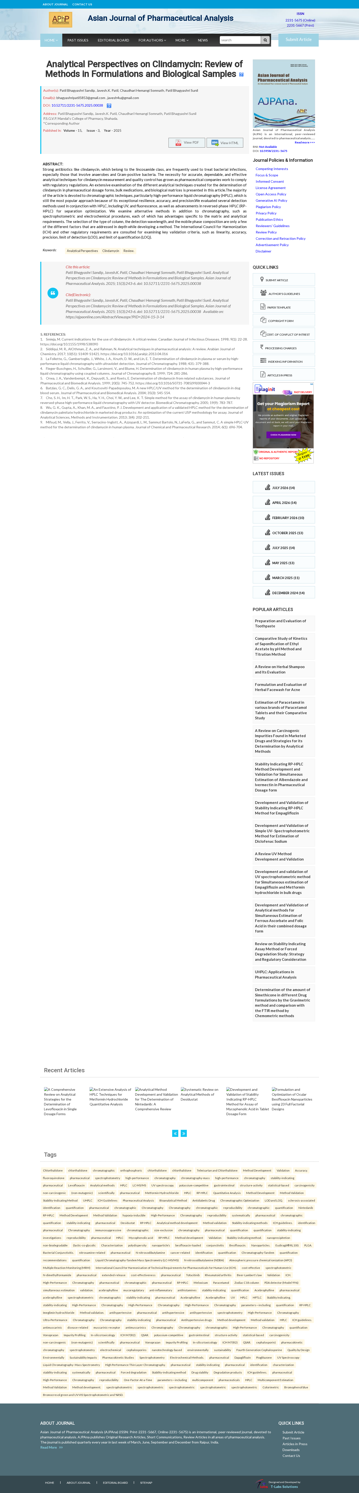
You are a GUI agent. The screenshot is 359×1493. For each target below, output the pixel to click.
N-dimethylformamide (57, 1275)
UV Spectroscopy (288, 1357)
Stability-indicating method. (244, 1237)
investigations (52, 1237)
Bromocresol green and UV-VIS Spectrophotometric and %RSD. (83, 1394)
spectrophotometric (278, 1267)
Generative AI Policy (271, 200)
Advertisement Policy (272, 245)
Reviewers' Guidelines (273, 226)
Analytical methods (102, 1185)
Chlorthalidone (53, 1170)
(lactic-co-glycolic (84, 1245)
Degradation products (228, 1372)
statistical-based (278, 1185)
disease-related (77, 1327)
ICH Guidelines (107, 1200)
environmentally (198, 1350)
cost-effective (251, 1267)
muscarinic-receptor (107, 1327)
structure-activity (251, 1185)
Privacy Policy (266, 213)
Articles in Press (278, 375)
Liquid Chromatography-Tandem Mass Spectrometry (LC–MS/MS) (137, 1260)
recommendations (55, 1260)
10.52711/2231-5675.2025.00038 (77, 105)
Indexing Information (284, 361)
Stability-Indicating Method (60, 1200)
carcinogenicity (305, 1185)
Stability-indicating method (169, 1372)
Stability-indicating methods (250, 1222)
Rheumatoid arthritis (218, 1275)
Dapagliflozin (242, 1357)
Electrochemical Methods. (187, 1357)
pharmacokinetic (292, 1342)
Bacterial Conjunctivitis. (58, 1252)
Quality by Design (298, 1350)
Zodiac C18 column (246, 1282)
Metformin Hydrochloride (162, 1192)
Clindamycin (110, 251)
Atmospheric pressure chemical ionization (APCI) (260, 1260)
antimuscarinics (136, 1327)
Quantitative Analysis (227, 1192)
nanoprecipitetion (278, 1237)
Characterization (112, 1245)
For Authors (151, 40)
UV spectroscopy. (162, 1185)
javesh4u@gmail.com (123, 98)
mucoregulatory (133, 1290)
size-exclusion (163, 1230)
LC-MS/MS (139, 1185)
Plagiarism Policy (268, 207)
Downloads (291, 1450)
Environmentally (53, 1357)
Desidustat (128, 1222)
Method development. (86, 1387)
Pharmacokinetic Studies (118, 1357)
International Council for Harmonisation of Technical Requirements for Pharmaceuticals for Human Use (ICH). (166, 1267)
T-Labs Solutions (284, 1486)
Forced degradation (134, 1372)
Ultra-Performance (55, 1320)
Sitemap (146, 1482)
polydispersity (137, 1245)
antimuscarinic (52, 1327)
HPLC (123, 1185)
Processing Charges (279, 348)
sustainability (222, 1350)
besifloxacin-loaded (188, 1245)
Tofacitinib (193, 1275)
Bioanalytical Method (173, 1200)
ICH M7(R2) (128, 1335)
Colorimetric (271, 1387)
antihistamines (187, 1290)
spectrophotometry (107, 1178)
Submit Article (299, 39)
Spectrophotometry (152, 1357)
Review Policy (266, 232)
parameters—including (256, 1305)
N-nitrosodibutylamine (150, 1252)
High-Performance (163, 1215)
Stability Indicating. (279, 1297)
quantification (75, 1207)
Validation (283, 1170)
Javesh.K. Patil (107, 90)
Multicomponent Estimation (275, 1380)
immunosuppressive (108, 1230)
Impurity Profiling (74, 1335)
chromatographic (104, 1170)
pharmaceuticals (229, 1380)
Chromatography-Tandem (258, 1252)
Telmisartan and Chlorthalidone (217, 1170)
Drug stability (199, 1372)
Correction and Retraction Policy (281, 238)
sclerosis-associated (301, 1200)
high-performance (137, 1178)
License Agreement (271, 188)
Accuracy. (301, 1170)
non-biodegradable (55, 1245)
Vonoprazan (50, 1335)
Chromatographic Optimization (239, 1200)
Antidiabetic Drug (203, 1200)
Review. (129, 251)
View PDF (190, 142)
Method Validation (292, 1192)
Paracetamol (221, 1282)
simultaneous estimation (59, 1290)
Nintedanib (305, 1207)
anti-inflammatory (160, 1290)
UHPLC (87, 1200)
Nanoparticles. (260, 1245)
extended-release (114, 1275)
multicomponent (202, 1380)
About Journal (55, 4)
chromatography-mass (195, 1178)
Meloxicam (201, 1282)
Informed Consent (270, 181)
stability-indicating (282, 1178)
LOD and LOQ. (274, 1200)
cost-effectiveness (143, 1275)
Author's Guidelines (283, 294)
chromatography (165, 1178)
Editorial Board (113, 40)
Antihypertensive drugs (196, 1320)
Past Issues (77, 40)
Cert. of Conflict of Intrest (288, 334)
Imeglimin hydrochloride (58, 1312)
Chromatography (152, 1207)
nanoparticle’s (161, 1245)
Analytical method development (177, 1222)
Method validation (215, 1222)
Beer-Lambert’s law (249, 1275)
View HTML (229, 142)
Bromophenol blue (296, 1387)
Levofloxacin (76, 1185)
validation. (86, 1290)
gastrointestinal (224, 1185)
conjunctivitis (215, 1245)
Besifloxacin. (237, 1245)
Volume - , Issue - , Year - (92, 130)
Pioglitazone (264, 1357)
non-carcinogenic (54, 1192)
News (203, 40)
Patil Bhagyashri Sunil (182, 90)
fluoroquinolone (53, 1178)
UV (233, 1297)
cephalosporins (137, 1350)
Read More (49, 1447)
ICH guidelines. (283, 1222)
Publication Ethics (269, 219)
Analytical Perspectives (82, 251)
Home (50, 40)
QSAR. (145, 1335)
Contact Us (82, 4)
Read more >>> (305, 142)
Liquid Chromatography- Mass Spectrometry (71, 1364)
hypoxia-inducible (134, 1215)
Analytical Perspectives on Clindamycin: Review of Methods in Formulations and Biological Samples (144, 69)
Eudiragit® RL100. (287, 1245)
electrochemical (110, 1350)
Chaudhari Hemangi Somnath (142, 90)
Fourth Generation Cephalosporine (259, 1350)
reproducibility (232, 1207)
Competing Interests (272, 169)
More (181, 40)
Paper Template (278, 307)
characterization (283, 1364)
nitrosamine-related (92, 1252)
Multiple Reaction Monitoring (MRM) (66, 1267)
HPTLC (257, 1297)
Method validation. (92, 1312)
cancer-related (180, 1252)
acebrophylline (108, 1290)
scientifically (106, 1192)
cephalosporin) (266, 1342)
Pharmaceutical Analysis (138, 1200)
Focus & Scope (267, 175)
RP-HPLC (202, 1192)
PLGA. (308, 1245)
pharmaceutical (80, 1178)
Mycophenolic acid (141, 1237)
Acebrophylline (264, 1290)
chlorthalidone (77, 1170)
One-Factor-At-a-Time (138, 1380)
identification (51, 1207)
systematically (241, 1215)
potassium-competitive (194, 1185)
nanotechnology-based (167, 1350)
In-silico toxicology (103, 1335)
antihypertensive (120, 1312)
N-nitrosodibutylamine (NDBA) (204, 1260)
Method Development (257, 1170)
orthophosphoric (131, 1170)
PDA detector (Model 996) (281, 1282)
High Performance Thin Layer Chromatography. (135, 1364)
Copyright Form (280, 321)
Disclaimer (263, 251)
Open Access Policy (271, 194)
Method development (189, 1237)
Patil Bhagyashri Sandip (77, 90)
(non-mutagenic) (82, 1192)
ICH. (288, 1275)
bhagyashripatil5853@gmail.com (80, 98)
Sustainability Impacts (83, 1357)
